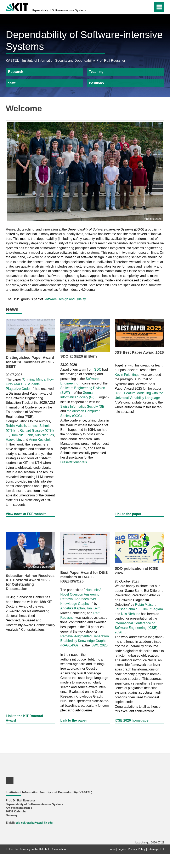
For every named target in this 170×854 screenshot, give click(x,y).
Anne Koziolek (40, 439)
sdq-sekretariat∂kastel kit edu (34, 822)
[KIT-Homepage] (17, 6)
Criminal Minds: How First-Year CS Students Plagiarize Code (30, 384)
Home (111, 849)
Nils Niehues (44, 435)
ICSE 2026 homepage (131, 720)
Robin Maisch (16, 426)
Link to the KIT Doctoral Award (24, 718)
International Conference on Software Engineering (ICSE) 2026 (136, 627)
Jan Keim (93, 608)
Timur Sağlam (152, 609)
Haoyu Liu (13, 439)
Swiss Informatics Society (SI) (82, 406)
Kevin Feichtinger (128, 374)
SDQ (97, 369)
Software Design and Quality (65, 299)
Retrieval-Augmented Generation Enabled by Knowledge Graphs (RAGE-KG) (84, 640)
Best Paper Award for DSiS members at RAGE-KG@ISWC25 (84, 577)
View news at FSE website (26, 514)
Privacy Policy (136, 849)
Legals (122, 849)
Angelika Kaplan (72, 608)
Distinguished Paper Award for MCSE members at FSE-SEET (30, 362)
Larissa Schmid (126, 609)
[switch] (149, 7)
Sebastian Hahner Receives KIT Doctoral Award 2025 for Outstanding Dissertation (30, 582)
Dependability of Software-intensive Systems (59, 10)
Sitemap (153, 849)
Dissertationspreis (73, 462)
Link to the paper (128, 514)
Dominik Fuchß (22, 435)
